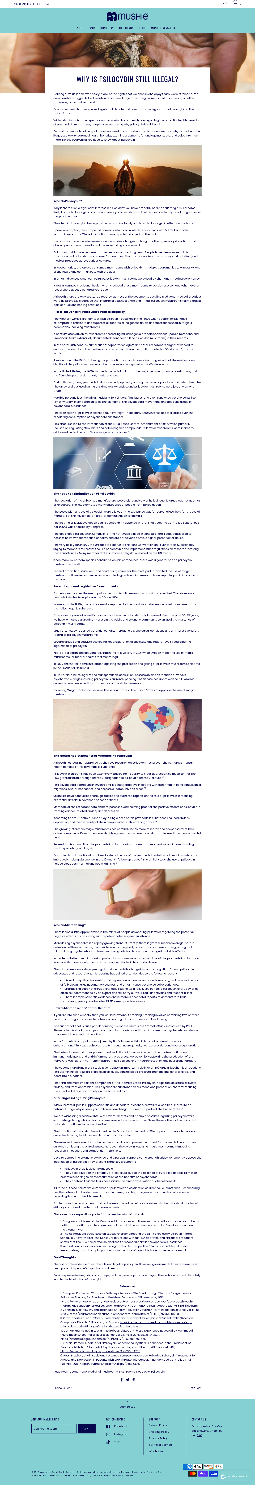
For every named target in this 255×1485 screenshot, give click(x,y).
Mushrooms (127, 1372)
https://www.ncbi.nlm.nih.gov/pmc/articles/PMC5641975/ (100, 1351)
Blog (142, 28)
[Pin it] (133, 1379)
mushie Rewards (163, 28)
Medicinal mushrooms (103, 1372)
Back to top (127, 1407)
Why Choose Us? (102, 28)
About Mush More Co (27, 4)
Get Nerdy (126, 28)
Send (87, 1429)
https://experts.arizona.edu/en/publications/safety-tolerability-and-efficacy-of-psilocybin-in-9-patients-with (126, 1324)
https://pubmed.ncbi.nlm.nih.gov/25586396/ (110, 1364)
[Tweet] (127, 1379)
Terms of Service (160, 1445)
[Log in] (227, 4)
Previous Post (62, 1388)
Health (65, 1372)
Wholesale (156, 1451)
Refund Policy (158, 1425)
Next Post (195, 1388)
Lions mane (79, 1372)
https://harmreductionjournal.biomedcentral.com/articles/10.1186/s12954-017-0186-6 (128, 1314)
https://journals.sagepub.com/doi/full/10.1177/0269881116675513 (103, 1339)
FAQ (47, 4)
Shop (80, 28)
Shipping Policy (159, 1432)
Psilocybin (158, 1372)
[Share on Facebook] (121, 1379)
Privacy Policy (158, 1438)
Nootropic (143, 1372)
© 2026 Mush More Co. (43, 1472)
